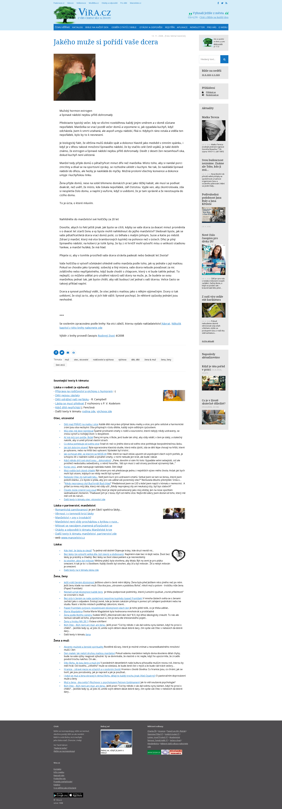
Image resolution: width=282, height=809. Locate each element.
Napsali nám (59, 775)
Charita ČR (151, 731)
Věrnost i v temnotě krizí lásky (74, 513)
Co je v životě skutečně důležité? (213, 402)
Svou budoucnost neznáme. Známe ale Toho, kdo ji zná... (213, 164)
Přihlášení (208, 88)
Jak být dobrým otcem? (76, 447)
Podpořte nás (60, 778)
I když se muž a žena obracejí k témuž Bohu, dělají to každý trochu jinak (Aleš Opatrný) (109, 675)
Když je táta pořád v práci (213, 367)
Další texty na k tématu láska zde (81, 570)
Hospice (161, 731)
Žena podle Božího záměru (78, 615)
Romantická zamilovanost (71, 509)
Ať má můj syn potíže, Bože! (78, 437)
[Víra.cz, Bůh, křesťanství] (82, 15)
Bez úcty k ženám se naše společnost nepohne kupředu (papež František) (103, 598)
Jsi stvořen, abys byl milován (79, 560)
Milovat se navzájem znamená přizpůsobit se (83, 525)
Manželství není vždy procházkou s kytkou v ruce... (87, 521)
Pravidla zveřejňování (63, 781)
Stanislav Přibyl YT (155, 734)
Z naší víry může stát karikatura (212, 298)
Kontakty (57, 769)
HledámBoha (153, 743)
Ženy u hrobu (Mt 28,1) (76, 621)
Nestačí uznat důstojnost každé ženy (83, 592)
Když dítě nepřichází (68, 407)
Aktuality (208, 108)
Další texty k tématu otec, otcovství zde (84, 499)
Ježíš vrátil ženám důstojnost (79, 582)
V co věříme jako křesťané (65, 788)
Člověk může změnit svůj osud (80, 490)
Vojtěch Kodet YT (172, 734)
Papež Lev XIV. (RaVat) (176, 731)
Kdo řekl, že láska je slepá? (78, 550)
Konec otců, (70, 466)
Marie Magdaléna (73, 611)
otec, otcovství (81, 359)
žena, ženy (166, 359)
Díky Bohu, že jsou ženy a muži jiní (82, 662)
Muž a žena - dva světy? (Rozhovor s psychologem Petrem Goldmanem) (102, 682)
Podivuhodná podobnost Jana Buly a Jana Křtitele (211, 199)
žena (88, 634)
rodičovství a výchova (103, 359)
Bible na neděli (211, 70)
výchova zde (104, 411)
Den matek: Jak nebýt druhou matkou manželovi (89, 653)
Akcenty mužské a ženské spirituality (84, 646)
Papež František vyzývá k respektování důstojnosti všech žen (96, 608)
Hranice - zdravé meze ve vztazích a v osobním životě (92, 669)
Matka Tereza (210, 117)
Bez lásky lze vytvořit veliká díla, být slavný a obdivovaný (94, 554)
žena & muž (150, 359)
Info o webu (59, 772)
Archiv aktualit (208, 341)
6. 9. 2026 (216, 75)
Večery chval (175, 740)
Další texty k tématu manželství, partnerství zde (86, 533)
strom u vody (218, 44)
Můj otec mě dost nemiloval (78, 430)
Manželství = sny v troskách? (73, 517)
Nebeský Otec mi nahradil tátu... (81, 477)
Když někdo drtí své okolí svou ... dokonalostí (87, 460)
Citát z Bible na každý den (214, 17)
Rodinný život (106, 335)
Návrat (165, 323)
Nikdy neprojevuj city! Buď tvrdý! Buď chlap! (88, 483)
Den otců (60, 364)
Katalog (57, 784)
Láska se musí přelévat (69, 403)
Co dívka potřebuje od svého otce (81, 443)
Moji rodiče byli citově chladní (79, 470)
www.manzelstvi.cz (73, 537)
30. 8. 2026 (206, 75)
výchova (122, 359)
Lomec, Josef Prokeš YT (157, 737)
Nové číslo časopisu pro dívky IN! (210, 238)
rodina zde (88, 411)
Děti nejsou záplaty (67, 395)
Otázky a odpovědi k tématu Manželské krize (83, 529)
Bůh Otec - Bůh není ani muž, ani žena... (85, 625)
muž (67, 359)
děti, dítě (135, 359)
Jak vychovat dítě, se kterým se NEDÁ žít (85, 454)
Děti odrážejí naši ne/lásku (72, 399)
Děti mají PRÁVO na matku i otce (81, 424)
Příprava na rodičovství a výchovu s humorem (84, 391)
